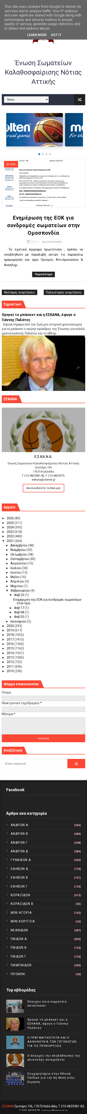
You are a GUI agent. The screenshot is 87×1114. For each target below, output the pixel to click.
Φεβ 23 (19, 595)
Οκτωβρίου (19, 554)
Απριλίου (17, 581)
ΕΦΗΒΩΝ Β (19, 877)
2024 (10, 527)
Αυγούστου (18, 563)
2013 (10, 657)
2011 (10, 666)
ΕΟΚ (12, 164)
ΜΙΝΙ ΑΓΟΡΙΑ (21, 912)
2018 (10, 635)
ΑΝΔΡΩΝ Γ (19, 842)
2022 (10, 536)
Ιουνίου (16, 572)
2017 (10, 639)
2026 (10, 518)
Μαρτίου (17, 586)
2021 (10, 541)
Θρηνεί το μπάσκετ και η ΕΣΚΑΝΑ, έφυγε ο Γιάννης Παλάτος (48, 1023)
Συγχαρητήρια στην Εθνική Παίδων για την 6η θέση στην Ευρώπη (51, 1077)
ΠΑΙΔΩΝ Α (19, 939)
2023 (10, 532)
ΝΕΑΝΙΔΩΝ (19, 930)
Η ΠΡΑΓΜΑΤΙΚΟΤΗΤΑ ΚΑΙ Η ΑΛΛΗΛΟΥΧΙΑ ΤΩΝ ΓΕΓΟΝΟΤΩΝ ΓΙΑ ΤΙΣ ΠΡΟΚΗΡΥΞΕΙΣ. (52, 1041)
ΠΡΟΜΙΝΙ (18, 974)
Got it (56, 35)
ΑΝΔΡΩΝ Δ (19, 851)
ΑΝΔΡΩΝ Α (20, 825)
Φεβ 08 (19, 612)
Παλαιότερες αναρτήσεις (64, 292)
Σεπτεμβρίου (20, 559)
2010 (10, 671)
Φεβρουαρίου (20, 590)
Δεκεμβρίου (19, 545)
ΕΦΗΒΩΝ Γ (19, 886)
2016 (10, 644)
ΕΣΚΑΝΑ (8, 1106)
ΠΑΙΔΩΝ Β (19, 947)
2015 (10, 648)
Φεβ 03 (19, 617)
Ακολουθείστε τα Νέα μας (43, 488)
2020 (10, 626)
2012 (10, 662)
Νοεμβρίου (18, 550)
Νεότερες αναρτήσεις (19, 292)
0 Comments (54, 241)
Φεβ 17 (19, 608)
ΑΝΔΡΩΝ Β (19, 833)
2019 (10, 630)
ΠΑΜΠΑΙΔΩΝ (21, 965)
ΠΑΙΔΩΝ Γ (19, 956)
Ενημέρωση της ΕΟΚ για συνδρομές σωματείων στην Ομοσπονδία (43, 225)
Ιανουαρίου (18, 621)
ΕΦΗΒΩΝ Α (20, 869)
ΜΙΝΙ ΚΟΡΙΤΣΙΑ (23, 921)
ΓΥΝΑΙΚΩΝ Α (21, 860)
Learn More (37, 35)
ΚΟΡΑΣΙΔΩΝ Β (22, 904)
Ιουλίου (16, 568)
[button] (39, 154)
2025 (10, 523)
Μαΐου (15, 577)
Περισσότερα (43, 274)
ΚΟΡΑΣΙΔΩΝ (20, 895)
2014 (10, 653)
